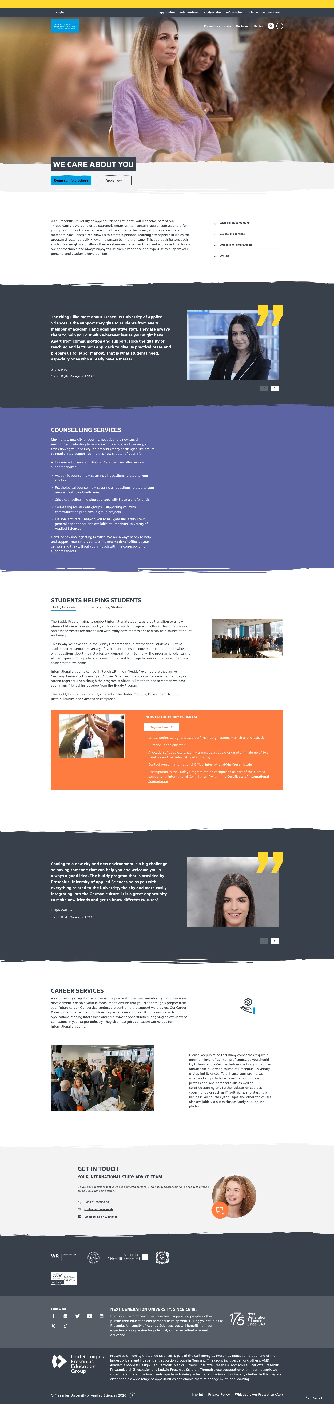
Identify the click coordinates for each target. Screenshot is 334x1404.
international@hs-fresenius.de (228, 764)
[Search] (271, 26)
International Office (122, 541)
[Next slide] (275, 388)
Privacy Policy (219, 1394)
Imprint (197, 1394)
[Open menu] (279, 26)
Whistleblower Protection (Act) (259, 1394)
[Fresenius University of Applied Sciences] (65, 26)
